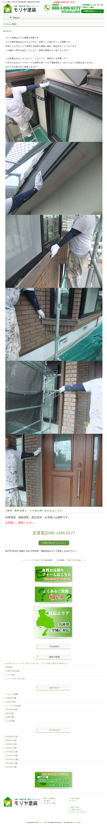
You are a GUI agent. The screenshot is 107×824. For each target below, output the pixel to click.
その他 (8, 721)
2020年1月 (10, 740)
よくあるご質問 (49, 803)
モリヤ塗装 (56, 551)
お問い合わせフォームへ (53, 543)
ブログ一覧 (10, 694)
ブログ (73, 801)
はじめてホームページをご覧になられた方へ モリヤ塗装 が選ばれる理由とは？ (37, 663)
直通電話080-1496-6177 (53, 533)
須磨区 (8, 717)
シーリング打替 (12, 706)
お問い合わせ (76, 810)
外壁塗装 (9, 698)
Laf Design (77, 822)
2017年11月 (10, 756)
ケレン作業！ (11, 675)
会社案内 (46, 801)
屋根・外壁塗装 (49, 798)
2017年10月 (10, 759)
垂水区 (8, 713)
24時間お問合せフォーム (92, 11)
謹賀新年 (9, 667)
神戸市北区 (10, 709)
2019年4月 (10, 748)
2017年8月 (10, 767)
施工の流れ (75, 807)
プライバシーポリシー (79, 812)
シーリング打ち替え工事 (34, 560)
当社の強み (75, 798)
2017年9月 (10, 763)
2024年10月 (10, 737)
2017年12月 (10, 752)
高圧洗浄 (9, 702)
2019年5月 (10, 744)
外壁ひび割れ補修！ (74, 560)
